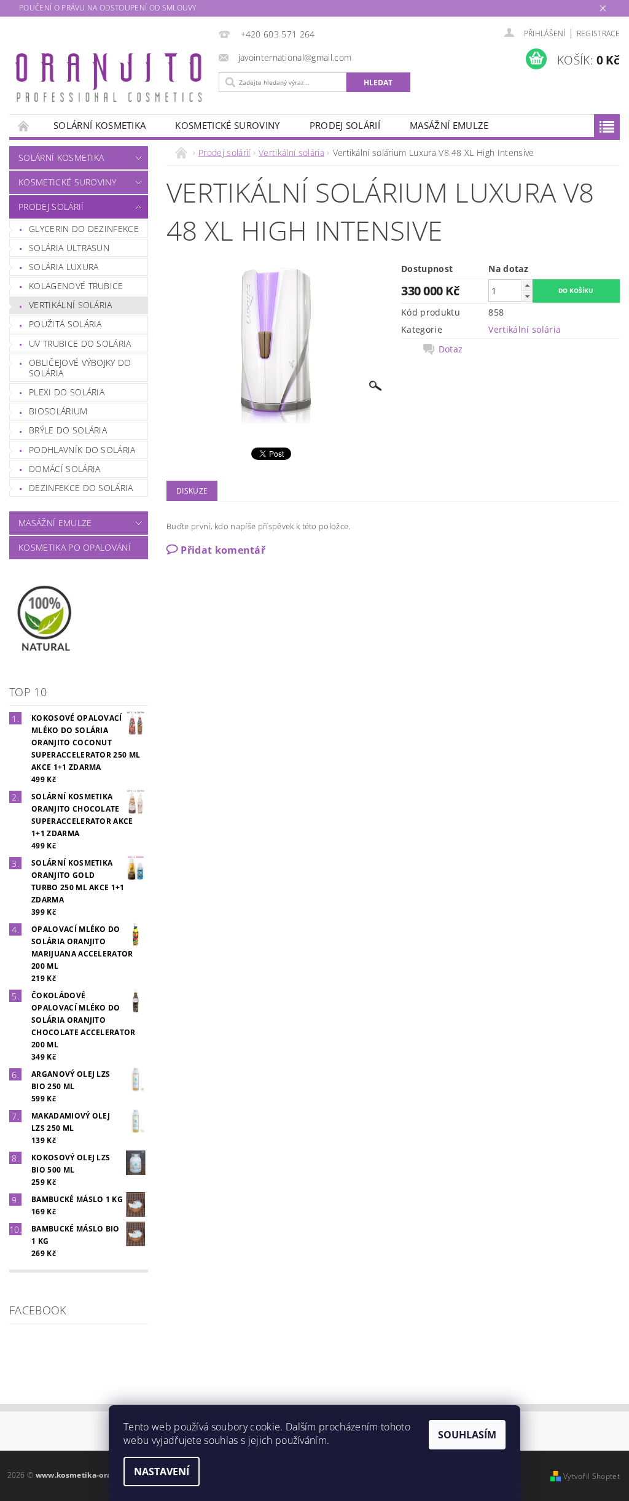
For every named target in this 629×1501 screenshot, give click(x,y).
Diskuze (192, 491)
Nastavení (161, 1471)
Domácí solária (64, 469)
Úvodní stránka (24, 125)
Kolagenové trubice (76, 286)
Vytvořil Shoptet (591, 1476)
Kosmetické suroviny (227, 125)
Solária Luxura (63, 267)
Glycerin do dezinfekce (84, 229)
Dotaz (451, 349)
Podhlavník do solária (82, 450)
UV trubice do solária (80, 343)
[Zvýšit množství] (527, 285)
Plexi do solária (66, 392)
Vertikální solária (70, 305)
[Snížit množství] (527, 296)
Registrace (598, 33)
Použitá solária (65, 324)
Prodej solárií (345, 125)
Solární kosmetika (99, 125)
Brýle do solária (68, 430)
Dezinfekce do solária (81, 488)
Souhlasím (467, 1434)
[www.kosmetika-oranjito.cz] (110, 80)
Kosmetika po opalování (74, 547)
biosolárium (58, 411)
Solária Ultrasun (69, 248)
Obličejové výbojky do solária (80, 368)
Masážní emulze (449, 125)
